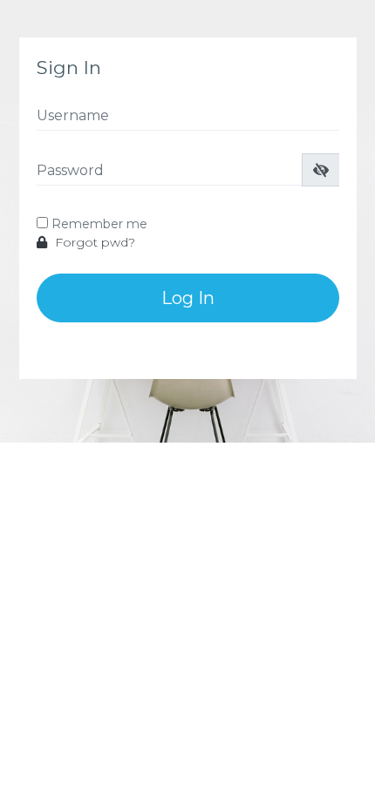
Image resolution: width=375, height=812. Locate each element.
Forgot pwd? (93, 242)
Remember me (99, 224)
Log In (188, 298)
